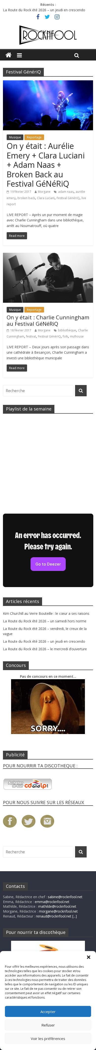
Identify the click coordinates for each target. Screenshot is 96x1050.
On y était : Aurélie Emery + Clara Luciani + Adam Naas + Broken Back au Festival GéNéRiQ (46, 165)
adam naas (66, 192)
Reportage (34, 137)
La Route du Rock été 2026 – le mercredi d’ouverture (45, 649)
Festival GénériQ (68, 198)
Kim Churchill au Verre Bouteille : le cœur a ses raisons (46, 613)
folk (65, 336)
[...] (74, 916)
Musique (15, 137)
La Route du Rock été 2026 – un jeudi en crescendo (44, 10)
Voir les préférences (48, 1038)
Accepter (48, 1011)
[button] (88, 957)
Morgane (44, 192)
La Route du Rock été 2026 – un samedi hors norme (44, 621)
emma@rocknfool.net (52, 901)
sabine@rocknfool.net (65, 896)
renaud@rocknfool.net (53, 916)
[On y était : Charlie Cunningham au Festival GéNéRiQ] (48, 255)
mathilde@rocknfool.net (57, 906)
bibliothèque (67, 330)
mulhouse (77, 336)
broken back (26, 198)
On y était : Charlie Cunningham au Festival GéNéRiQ (48, 320)
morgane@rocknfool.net (58, 911)
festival (31, 336)
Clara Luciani (46, 198)
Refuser (48, 1025)
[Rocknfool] (48, 35)
